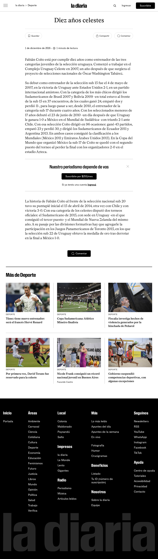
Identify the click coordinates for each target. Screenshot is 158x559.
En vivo (95, 437)
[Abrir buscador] (115, 6)
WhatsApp (140, 437)
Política (32, 495)
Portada (8, 421)
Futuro (32, 468)
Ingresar (126, 5)
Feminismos (35, 463)
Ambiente (34, 421)
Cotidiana (34, 437)
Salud (31, 500)
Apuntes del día (101, 426)
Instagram (140, 442)
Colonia (62, 421)
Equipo (95, 505)
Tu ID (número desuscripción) (102, 480)
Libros (32, 479)
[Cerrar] (128, 167)
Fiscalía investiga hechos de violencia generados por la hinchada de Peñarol (125, 322)
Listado (95, 473)
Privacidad (140, 486)
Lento (61, 465)
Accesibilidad (142, 481)
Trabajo (32, 505)
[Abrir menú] (5, 5)
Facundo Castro (65, 382)
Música (62, 493)
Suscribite (145, 5)
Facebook (140, 447)
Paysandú (64, 432)
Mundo (32, 484)
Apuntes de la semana (105, 432)
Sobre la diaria (100, 500)
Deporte (32, 5)
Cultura (32, 442)
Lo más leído (99, 421)
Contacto (139, 491)
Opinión (32, 489)
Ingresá (92, 184)
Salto (61, 437)
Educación (34, 458)
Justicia (32, 474)
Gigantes (63, 470)
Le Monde (64, 460)
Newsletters (141, 421)
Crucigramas (99, 456)
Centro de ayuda (144, 470)
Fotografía (97, 445)
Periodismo (64, 488)
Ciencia (32, 432)
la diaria (19, 5)
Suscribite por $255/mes (79, 176)
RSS (136, 426)
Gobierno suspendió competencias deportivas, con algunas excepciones (127, 377)
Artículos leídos (67, 498)
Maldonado (65, 426)
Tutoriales (140, 476)
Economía (34, 453)
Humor (95, 450)
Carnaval (33, 426)
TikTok (138, 453)
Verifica (32, 510)
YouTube (139, 432)
